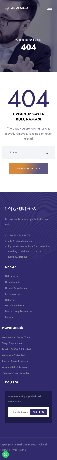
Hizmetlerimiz (12, 282)
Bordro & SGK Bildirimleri (16, 349)
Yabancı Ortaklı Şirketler (15, 373)
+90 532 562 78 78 (19, 235)
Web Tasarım (19, 450)
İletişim (9, 317)
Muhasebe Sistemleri (13, 355)
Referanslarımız (13, 294)
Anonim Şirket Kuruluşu (15, 367)
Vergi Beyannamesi (12, 343)
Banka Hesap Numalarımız (19, 311)
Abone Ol (38, 412)
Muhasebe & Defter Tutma (16, 337)
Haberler (10, 300)
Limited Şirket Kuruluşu (15, 361)
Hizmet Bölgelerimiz (16, 288)
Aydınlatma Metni (14, 305)
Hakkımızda (11, 276)
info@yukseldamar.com (20, 241)
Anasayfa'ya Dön (28, 168)
